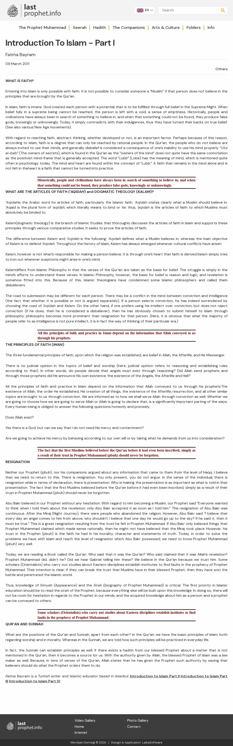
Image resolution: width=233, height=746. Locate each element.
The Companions (129, 27)
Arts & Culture (166, 27)
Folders (194, 27)
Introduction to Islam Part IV (34, 681)
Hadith (99, 27)
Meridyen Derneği (83, 742)
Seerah (79, 27)
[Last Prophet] (35, 9)
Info (211, 27)
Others (221, 69)
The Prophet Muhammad (42, 27)
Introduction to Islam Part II (155, 676)
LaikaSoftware (152, 742)
